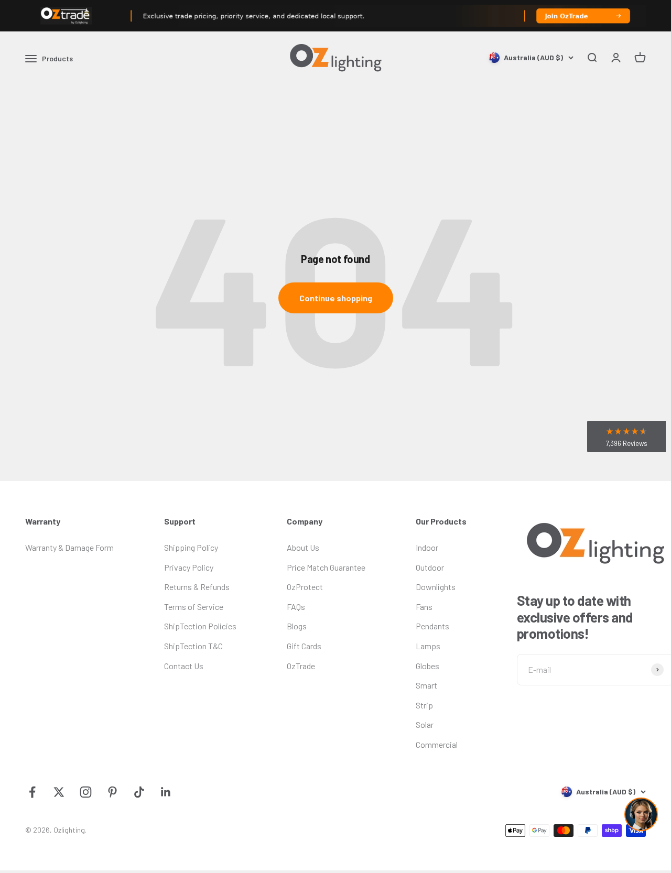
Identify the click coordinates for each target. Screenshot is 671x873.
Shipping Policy (191, 547)
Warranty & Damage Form (69, 547)
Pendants (432, 626)
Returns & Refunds (197, 587)
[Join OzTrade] (335, 15)
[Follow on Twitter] (59, 792)
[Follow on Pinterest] (112, 792)
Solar (425, 724)
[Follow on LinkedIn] (166, 792)
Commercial (437, 744)
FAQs (296, 607)
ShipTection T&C (193, 646)
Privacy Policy (188, 567)
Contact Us (183, 666)
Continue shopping (335, 298)
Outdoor (430, 567)
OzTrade (301, 666)
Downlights (436, 587)
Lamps (428, 646)
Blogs (297, 626)
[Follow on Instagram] (86, 792)
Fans (424, 607)
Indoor (427, 547)
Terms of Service (193, 607)
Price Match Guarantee (326, 567)
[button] (626, 436)
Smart (426, 685)
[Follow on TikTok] (139, 792)
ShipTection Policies (200, 626)
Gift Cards (304, 646)
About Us (303, 547)
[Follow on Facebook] (32, 792)
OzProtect (305, 587)
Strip (424, 705)
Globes (427, 666)
